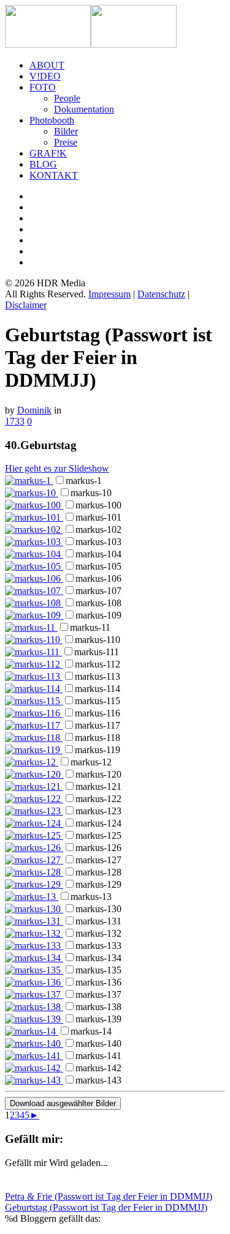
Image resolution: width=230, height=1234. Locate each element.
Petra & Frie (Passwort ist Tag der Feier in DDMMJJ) (108, 1196)
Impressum (109, 294)
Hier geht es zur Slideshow (57, 468)
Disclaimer (26, 305)
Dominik (34, 410)
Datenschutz (161, 294)
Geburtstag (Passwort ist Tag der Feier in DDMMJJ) (106, 1207)
